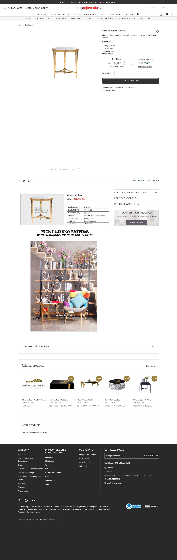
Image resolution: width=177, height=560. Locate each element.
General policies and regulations (30, 469)
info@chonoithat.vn (114, 483)
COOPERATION (116, 14)
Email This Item (153, 181)
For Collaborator (85, 462)
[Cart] (172, 14)
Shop (20, 465)
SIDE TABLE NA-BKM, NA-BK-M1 (32, 400)
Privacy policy (23, 491)
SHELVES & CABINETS (106, 19)
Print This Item (138, 181)
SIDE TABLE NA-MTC (142, 400)
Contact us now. (108, 90)
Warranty (21, 483)
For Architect (84, 458)
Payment (21, 487)
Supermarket (50, 480)
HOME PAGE (42, 14)
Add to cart (132, 81)
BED (50, 19)
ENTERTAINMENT (127, 19)
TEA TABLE (40, 19)
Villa (46, 465)
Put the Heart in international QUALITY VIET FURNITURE (88, 2)
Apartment (49, 457)
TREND (103, 14)
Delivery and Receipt (26, 473)
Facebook (138, 14)
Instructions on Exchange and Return (29, 478)
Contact (129, 14)
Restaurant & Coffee (53, 473)
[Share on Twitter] (24, 181)
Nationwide (13, 8)
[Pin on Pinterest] (29, 181)
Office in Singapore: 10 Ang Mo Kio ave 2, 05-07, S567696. (129, 475)
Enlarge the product (64, 170)
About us (55, 14)
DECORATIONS (145, 19)
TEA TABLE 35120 (112, 400)
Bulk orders (83, 466)
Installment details (145, 67)
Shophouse (49, 461)
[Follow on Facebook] (19, 501)
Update (110, 467)
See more (150, 366)
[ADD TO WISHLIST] (157, 31)
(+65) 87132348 (113, 479)
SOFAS (28, 19)
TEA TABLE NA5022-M (58, 400)
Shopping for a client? (37, 8)
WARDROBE (61, 19)
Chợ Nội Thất (37, 519)
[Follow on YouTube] (33, 501)
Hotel (47, 477)
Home (20, 25)
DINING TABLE (76, 19)
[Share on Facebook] (19, 181)
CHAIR (89, 19)
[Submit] (171, 8)
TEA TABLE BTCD (85, 400)
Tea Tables (29, 25)
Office (47, 469)
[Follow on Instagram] (26, 501)
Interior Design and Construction (80, 14)
